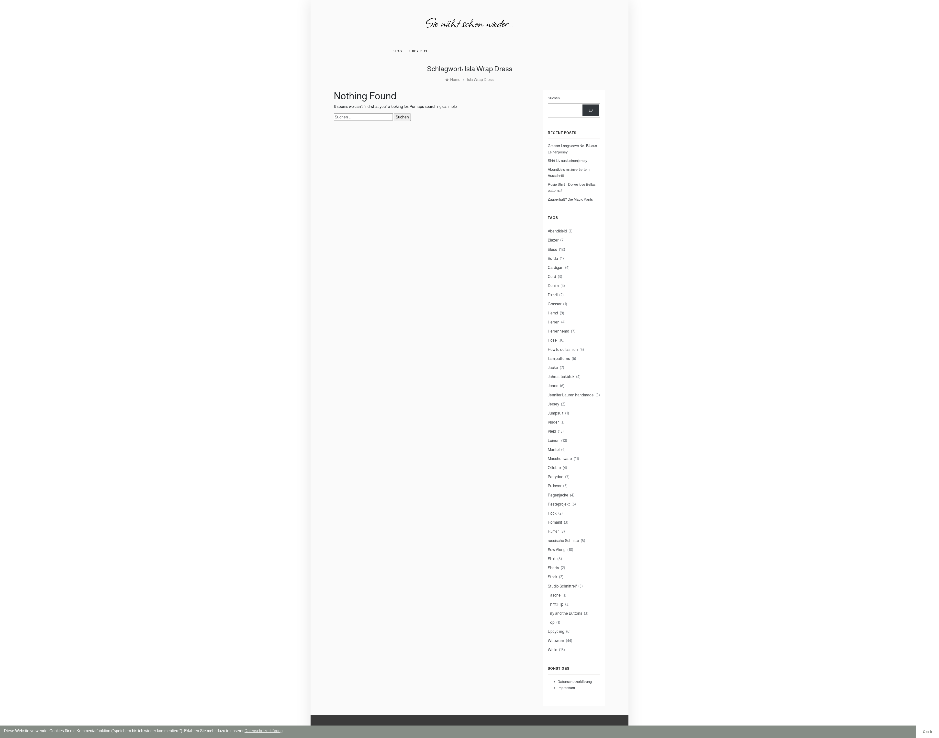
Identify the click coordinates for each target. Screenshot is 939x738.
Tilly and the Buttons (565, 613)
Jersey (553, 404)
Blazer (553, 240)
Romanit (555, 522)
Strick (552, 577)
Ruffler (553, 531)
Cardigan (555, 267)
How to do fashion (563, 349)
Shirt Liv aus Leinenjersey (567, 161)
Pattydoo (555, 477)
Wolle (552, 650)
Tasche (554, 595)
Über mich (419, 51)
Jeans (553, 386)
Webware (556, 641)
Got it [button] (927, 732)
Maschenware (560, 459)
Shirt (552, 559)
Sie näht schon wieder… (469, 22)
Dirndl (553, 295)
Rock (552, 513)
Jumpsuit (555, 413)
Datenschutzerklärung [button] (264, 731)
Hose (552, 340)
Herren (553, 322)
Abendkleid (557, 231)
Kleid (552, 431)
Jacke (553, 368)
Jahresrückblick (561, 377)
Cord (552, 277)
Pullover (554, 486)
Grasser (554, 304)
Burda (553, 258)
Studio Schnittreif (562, 586)
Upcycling (556, 631)
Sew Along (557, 550)
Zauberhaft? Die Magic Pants (570, 199)
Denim (553, 286)
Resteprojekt (559, 504)
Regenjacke (558, 495)
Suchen (554, 98)
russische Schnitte (563, 541)
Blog (397, 51)
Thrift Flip (555, 604)
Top (551, 622)
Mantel (553, 450)
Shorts (553, 568)
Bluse (552, 249)
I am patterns (559, 359)
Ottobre (554, 468)
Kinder (553, 422)
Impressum (566, 688)
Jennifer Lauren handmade (571, 395)
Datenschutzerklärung (575, 682)
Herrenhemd (558, 331)
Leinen (553, 440)
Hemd (553, 313)
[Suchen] (590, 110)
